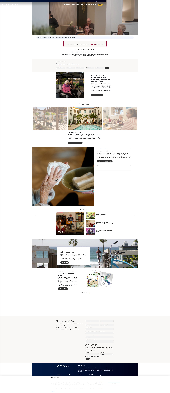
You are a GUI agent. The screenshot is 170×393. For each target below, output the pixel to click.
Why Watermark (97, 1)
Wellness (77, 4)
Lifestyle (73, 4)
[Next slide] (134, 215)
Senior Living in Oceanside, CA (60, 37)
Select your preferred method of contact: (92, 344)
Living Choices (67, 4)
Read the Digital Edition (63, 288)
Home (38, 37)
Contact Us (100, 4)
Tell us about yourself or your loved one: (91, 339)
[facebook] (100, 375)
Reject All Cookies (114, 383)
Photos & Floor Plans (92, 4)
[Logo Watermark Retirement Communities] (11, 4)
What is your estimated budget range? (91, 335)
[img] (70, 223)
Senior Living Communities (43, 37)
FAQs (86, 4)
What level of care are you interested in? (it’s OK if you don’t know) (95, 331)
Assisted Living (101, 54)
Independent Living (94, 54)
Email (93, 345)
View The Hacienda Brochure (97, 94)
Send (107, 67)
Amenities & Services (103, 148)
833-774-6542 (8, 1)
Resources (102, 1)
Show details (53, 391)
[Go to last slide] (36, 215)
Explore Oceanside (65, 262)
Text (97, 345)
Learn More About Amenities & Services (105, 161)
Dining (82, 4)
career (72, 329)
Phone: (101, 323)
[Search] (104, 4)
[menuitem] (98, 1)
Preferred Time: (102, 352)
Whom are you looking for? (90, 327)
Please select (98, 67)
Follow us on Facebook (84, 292)
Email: (87, 323)
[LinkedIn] (102, 375)
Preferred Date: (88, 352)
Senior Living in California (51, 37)
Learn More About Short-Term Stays (40, 141)
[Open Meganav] (2, 4)
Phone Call (88, 345)
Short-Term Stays (81, 55)
